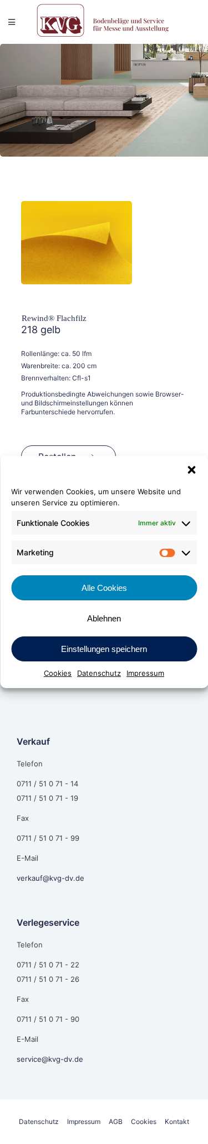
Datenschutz (99, 673)
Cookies (58, 673)
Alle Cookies (104, 588)
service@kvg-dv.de (50, 1059)
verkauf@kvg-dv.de (50, 878)
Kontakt (177, 1121)
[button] (191, 469)
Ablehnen (104, 618)
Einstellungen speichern (104, 649)
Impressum (145, 673)
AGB (116, 1121)
